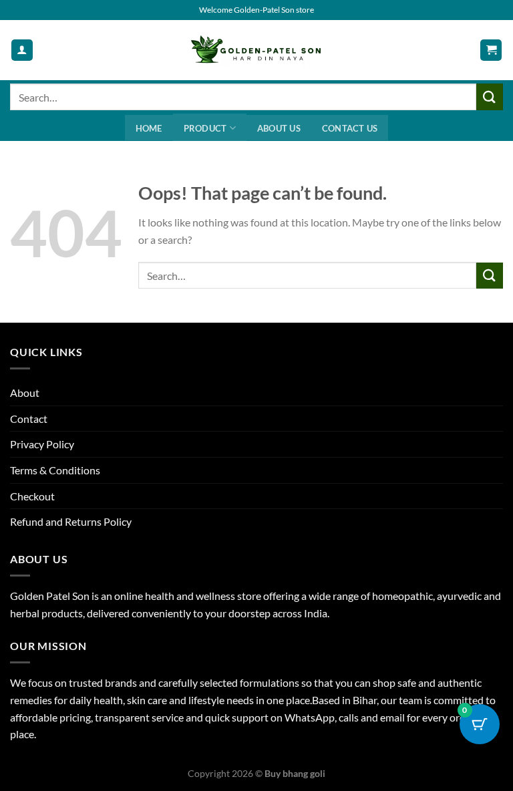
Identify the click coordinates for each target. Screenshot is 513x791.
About (24, 392)
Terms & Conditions (55, 470)
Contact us (350, 128)
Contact (28, 418)
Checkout (32, 496)
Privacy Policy (42, 444)
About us (279, 128)
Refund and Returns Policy (71, 521)
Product (205, 128)
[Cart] (491, 50)
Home (149, 128)
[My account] (22, 50)
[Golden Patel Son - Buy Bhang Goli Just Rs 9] (256, 50)
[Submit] (489, 97)
